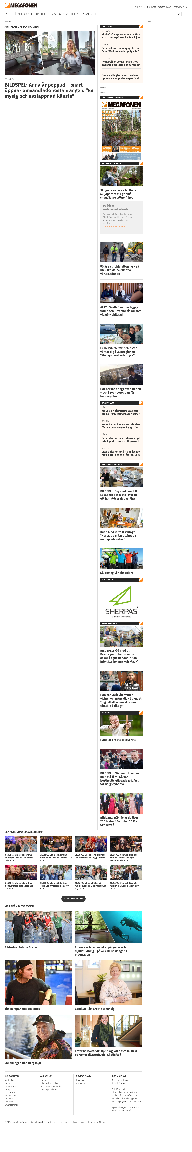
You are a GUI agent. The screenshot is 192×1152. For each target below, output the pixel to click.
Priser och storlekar (49, 1083)
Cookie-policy (79, 1122)
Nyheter (9, 13)
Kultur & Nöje (25, 13)
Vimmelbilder (90, 13)
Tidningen (151, 7)
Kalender (9, 1099)
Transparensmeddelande (114, 226)
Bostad (75, 13)
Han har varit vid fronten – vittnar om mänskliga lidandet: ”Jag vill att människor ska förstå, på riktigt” (121, 700)
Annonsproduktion (48, 1089)
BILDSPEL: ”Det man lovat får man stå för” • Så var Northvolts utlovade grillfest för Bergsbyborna (119, 778)
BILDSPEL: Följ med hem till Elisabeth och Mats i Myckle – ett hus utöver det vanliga (120, 494)
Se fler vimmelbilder (73, 899)
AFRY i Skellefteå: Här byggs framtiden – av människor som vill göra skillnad (120, 311)
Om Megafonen (165, 7)
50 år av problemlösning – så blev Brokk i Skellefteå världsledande (119, 270)
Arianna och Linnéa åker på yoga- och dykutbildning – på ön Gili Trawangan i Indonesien (101, 951)
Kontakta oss (180, 7)
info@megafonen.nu (127, 1095)
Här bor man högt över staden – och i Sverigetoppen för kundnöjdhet (120, 392)
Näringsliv (42, 13)
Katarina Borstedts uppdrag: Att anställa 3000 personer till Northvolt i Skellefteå (106, 1053)
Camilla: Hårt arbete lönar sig (95, 1009)
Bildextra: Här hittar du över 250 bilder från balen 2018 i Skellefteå (119, 821)
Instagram (80, 1083)
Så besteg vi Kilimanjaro (116, 573)
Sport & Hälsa (60, 13)
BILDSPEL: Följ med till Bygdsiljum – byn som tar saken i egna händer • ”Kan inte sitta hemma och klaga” (119, 656)
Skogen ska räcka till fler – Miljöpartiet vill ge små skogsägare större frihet (118, 194)
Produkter (44, 1080)
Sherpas (103, 1122)
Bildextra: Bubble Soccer (21, 947)
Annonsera (140, 7)
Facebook (80, 1080)
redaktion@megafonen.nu (128, 1092)
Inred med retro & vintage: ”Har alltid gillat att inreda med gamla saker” (118, 535)
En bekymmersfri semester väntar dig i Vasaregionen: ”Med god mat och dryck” (118, 351)
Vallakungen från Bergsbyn (23, 1063)
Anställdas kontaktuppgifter (124, 1098)
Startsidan (9, 1080)
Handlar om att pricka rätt (118, 740)
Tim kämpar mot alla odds (22, 1009)
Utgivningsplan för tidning (52, 1086)
